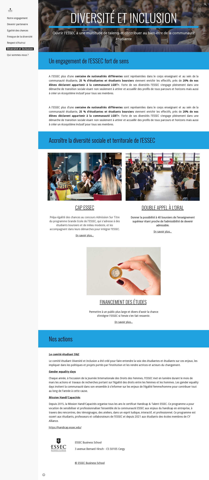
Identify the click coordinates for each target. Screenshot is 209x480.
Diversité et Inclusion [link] (20, 48)
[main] (124, 26)
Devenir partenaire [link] (17, 24)
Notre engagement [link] (17, 18)
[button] (205, 4)
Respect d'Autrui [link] (16, 42)
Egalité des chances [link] (17, 30)
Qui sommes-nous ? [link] (18, 55)
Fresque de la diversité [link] (19, 36)
